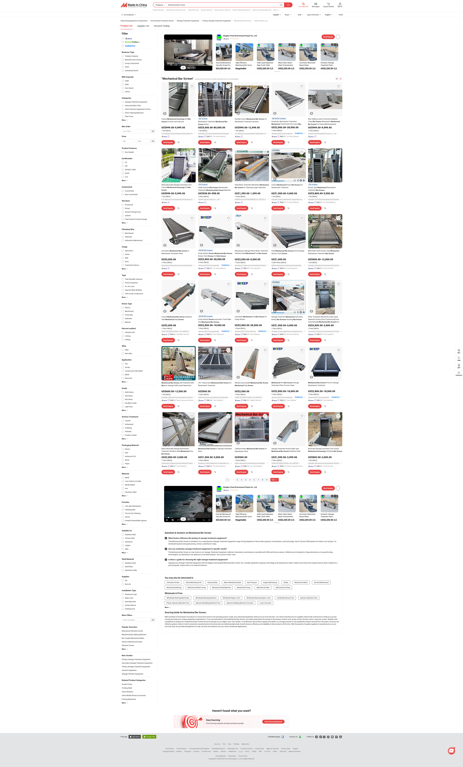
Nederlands (232, 751)
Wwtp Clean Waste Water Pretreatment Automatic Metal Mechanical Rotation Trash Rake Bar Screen (245, 64)
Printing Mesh (127, 688)
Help (299, 15)
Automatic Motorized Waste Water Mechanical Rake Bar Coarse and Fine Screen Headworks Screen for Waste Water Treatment (267, 64)
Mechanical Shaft (301, 582)
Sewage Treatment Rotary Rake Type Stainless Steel (285, 449)
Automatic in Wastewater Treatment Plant (175, 252)
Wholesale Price (233, 749)
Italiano (215, 751)
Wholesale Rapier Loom (231, 598)
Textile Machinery (193, 10)
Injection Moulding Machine (241, 10)
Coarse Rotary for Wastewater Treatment (287, 186)
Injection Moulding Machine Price (208, 603)
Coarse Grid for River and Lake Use (176, 120)
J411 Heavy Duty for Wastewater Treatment (215, 384)
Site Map (236, 744)
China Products (181, 749)
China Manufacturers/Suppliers (199, 749)
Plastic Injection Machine (222, 10)
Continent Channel (246, 749)
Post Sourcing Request (273, 722)
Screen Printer (127, 684)
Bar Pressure (252, 582)
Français (196, 751)
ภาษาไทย (267, 751)
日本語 (254, 751)
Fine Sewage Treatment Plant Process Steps (285, 383)
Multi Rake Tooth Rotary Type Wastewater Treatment (323, 252)
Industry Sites (259, 749)
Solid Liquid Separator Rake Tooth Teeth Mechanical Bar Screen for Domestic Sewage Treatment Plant (224, 64)
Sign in (339, 6)
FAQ (224, 744)
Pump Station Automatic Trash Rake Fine (214, 320)
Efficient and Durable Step (251, 384)
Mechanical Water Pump (197, 587)
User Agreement (220, 756)
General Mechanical (321, 582)
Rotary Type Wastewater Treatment (322, 188)
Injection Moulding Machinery (262, 10)
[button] (218, 52)
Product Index (285, 749)
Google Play (149, 737)
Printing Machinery (129, 699)
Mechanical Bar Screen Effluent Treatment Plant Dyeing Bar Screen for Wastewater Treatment (330, 64)
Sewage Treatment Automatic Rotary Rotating (287, 318)
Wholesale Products (218, 749)
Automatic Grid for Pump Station (251, 317)
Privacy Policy (243, 756)
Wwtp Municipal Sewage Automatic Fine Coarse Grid (176, 187)
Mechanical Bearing (174, 587)
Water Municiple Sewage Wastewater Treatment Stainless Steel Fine (177, 451)
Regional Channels (272, 749)
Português (187, 751)
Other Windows (127, 692)
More (167, 607)
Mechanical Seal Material (221, 587)
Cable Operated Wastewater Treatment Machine (214, 188)
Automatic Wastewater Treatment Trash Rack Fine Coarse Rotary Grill (286, 122)
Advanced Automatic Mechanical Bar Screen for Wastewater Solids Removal (309, 64)
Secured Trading (162, 25)
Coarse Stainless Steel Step (176, 318)
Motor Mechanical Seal (232, 582)
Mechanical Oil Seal (283, 587)
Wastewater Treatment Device (213, 122)
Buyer (287, 15)
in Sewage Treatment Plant (215, 449)
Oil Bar (285, 582)
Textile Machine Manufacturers (176, 10)
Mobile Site (245, 744)
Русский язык (206, 751)
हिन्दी (260, 751)
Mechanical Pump (243, 587)
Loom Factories (265, 603)
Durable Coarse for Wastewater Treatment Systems (251, 120)
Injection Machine (206, 10)
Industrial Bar (213, 582)
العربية (241, 751)
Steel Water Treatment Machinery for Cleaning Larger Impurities (252, 186)
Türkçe (275, 751)
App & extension (313, 15)
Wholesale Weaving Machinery (178, 598)
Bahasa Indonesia (294, 751)
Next (274, 480)
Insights (295, 749)
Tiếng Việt (282, 751)
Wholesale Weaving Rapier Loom (258, 598)
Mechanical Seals (263, 587)
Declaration (232, 756)
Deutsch (223, 751)
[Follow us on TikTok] (320, 737)
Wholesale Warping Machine (205, 598)
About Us (217, 744)
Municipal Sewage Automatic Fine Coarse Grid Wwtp (325, 449)
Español (179, 751)
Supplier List (143, 25)
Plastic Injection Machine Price (178, 603)
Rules (341, 15)
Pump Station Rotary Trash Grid (215, 254)
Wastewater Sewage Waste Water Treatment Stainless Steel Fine (251, 252)
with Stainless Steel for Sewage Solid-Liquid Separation (177, 384)
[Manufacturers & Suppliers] (134, 4)
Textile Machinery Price (285, 598)
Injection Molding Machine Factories (239, 603)
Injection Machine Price (308, 598)
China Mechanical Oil (193, 582)
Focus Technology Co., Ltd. (233, 759)
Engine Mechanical (270, 582)
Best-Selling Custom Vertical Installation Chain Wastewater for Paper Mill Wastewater (324, 121)
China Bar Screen (173, 582)
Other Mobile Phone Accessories (134, 695)
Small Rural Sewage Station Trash (287, 252)
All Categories (129, 15)
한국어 (247, 751)
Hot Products (169, 749)
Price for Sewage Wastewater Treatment (323, 383)
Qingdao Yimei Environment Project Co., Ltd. (240, 36)
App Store (135, 737)
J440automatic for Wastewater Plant (251, 449)
